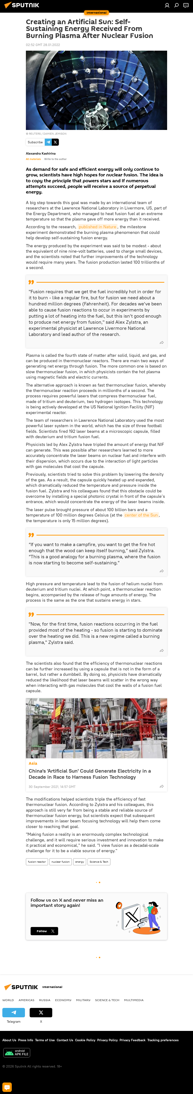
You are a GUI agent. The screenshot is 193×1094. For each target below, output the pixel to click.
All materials (33, 159)
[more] (161, 342)
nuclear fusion (61, 861)
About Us (9, 1040)
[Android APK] (17, 1053)
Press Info (25, 1040)
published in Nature (97, 226)
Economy (63, 1000)
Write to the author (55, 159)
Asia (33, 763)
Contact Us (65, 1040)
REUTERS (35, 133)
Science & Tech (99, 861)
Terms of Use (45, 1040)
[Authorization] (167, 5)
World (8, 1000)
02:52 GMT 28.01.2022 (43, 45)
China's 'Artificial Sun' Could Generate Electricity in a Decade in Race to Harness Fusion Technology (90, 774)
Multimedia (134, 1000)
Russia (44, 1000)
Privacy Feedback (132, 1040)
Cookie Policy (85, 1040)
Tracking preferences (163, 1040)
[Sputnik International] (23, 9)
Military (83, 1000)
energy (79, 861)
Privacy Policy (107, 1040)
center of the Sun (141, 515)
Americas (26, 1000)
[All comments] (7, 1087)
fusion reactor (37, 861)
